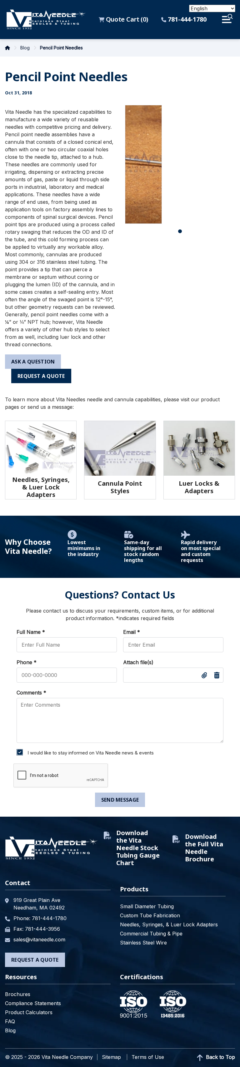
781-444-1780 (186, 19)
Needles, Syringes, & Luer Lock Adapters (169, 924)
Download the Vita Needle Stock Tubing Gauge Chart (138, 848)
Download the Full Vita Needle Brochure (204, 848)
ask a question (33, 361)
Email (131, 632)
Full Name (31, 632)
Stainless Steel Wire (143, 942)
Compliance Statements (33, 1003)
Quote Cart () (126, 19)
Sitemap (111, 1057)
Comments (31, 692)
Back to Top (219, 1057)
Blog (25, 47)
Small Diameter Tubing (147, 906)
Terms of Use (148, 1057)
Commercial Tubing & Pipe (151, 933)
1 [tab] (180, 231)
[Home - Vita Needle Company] (46, 19)
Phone (27, 662)
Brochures (17, 994)
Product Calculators (28, 1012)
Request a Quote (41, 376)
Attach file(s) (138, 662)
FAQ (10, 1021)
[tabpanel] (143, 164)
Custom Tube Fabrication (150, 915)
